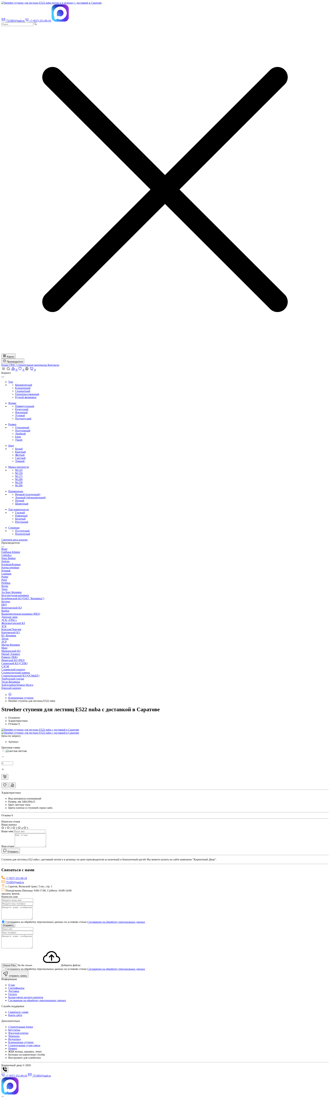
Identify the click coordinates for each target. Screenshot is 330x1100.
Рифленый (21, 515)
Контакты (53, 365)
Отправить (8, 925)
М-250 (19, 482)
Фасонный (21, 412)
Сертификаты (16, 988)
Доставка (13, 991)
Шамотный (21, 503)
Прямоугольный (24, 406)
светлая (22, 751)
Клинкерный (22, 388)
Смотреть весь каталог (14, 539)
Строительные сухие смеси (24, 1045)
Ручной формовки (25, 397)
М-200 (19, 479)
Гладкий (20, 512)
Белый (19, 448)
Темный (20, 461)
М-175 (19, 476)
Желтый (20, 454)
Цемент (12, 1048)
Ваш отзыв (7, 846)
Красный (20, 451)
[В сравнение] (12, 785)
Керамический (23, 384)
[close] (2, 376)
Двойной (20, 433)
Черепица (14, 1036)
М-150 (19, 473)
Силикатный (22, 391)
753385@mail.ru (15, 882)
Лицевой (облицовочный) (30, 497)
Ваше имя (7, 831)
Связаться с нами (18, 1012)
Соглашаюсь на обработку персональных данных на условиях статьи (75, 921)
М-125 (19, 470)
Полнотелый (22, 533)
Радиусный (21, 409)
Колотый (20, 518)
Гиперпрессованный (27, 394)
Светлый (20, 458)
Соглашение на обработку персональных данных (116, 921)
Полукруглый (23, 418)
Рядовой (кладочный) (27, 494)
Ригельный (21, 521)
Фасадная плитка (18, 1033)
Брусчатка (14, 1029)
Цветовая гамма (10, 747)
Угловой (20, 415)
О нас (11, 984)
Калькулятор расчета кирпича (25, 997)
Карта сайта (15, 1015)
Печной (19, 500)
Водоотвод (14, 1039)
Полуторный (22, 430)
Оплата (12, 994)
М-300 (19, 485)
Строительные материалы (32, 365)
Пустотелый (22, 530)
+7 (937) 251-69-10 (16, 878)
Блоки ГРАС (8, 365)
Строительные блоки (20, 1026)
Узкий (18, 439)
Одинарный (22, 427)
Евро (18, 436)
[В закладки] (4, 785)
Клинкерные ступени (21, 697)
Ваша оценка (9, 824)
